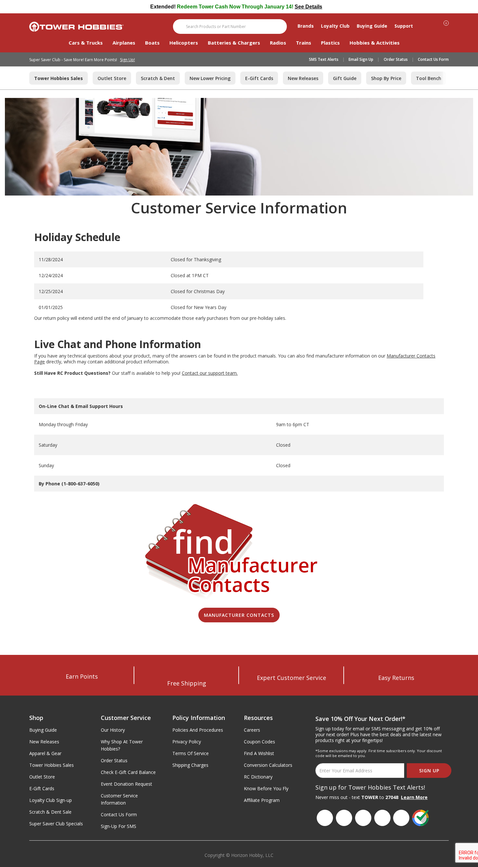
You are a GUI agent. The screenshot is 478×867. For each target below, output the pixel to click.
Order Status (396, 59)
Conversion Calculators (268, 765)
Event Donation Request (126, 784)
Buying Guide (43, 730)
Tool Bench (428, 78)
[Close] (446, 6)
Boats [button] (152, 42)
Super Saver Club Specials (56, 823)
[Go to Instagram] (344, 818)
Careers (252, 730)
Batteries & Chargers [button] (234, 42)
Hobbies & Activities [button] (375, 42)
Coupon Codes (259, 741)
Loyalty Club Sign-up (50, 800)
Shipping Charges (190, 765)
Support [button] (403, 26)
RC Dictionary (258, 777)
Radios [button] (278, 42)
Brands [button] (306, 26)
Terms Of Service (190, 753)
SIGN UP (429, 770)
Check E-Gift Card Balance (128, 772)
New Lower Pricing (210, 78)
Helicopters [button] (183, 42)
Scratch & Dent (158, 78)
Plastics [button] (330, 42)
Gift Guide (344, 78)
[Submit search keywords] (179, 26)
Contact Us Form (433, 59)
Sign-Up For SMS (118, 826)
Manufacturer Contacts (239, 615)
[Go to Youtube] (382, 818)
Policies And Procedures (197, 730)
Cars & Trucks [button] (86, 42)
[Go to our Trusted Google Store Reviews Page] (420, 818)
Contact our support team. (210, 373)
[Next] (444, 78)
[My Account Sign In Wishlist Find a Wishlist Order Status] (435, 24)
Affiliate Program (262, 800)
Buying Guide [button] (372, 26)
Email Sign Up (361, 59)
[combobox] (230, 26)
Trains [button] (303, 42)
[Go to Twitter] (401, 818)
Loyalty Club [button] (335, 26)
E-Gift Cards (259, 78)
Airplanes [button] (124, 42)
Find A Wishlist (259, 753)
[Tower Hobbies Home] (76, 26)
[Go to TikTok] (363, 818)
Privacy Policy (186, 741)
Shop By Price (386, 78)
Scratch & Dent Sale (50, 812)
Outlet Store (112, 78)
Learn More (414, 797)
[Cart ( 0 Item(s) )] (449, 25)
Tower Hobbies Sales (51, 765)
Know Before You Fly (266, 788)
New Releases (303, 78)
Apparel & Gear (45, 753)
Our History (113, 730)
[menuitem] (91, 45)
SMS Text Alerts (324, 59)
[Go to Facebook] (325, 818)
